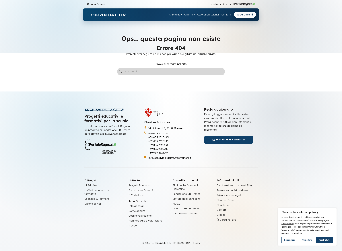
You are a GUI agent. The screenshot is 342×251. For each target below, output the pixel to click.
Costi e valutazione (140, 215)
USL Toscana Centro (185, 213)
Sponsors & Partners (96, 198)
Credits (221, 214)
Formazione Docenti (141, 190)
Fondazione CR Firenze (186, 193)
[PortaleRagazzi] (244, 4)
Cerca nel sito (227, 219)
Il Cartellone (136, 195)
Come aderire (137, 210)
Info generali (136, 206)
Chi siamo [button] (174, 14)
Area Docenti (245, 14)
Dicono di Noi (92, 203)
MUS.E (176, 203)
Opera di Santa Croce (186, 208)
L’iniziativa (90, 185)
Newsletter (223, 205)
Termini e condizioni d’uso (232, 190)
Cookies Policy (287, 223)
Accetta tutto (325, 240)
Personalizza (289, 240)
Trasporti (134, 225)
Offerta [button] (188, 14)
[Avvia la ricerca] (120, 71)
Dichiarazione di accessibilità (234, 185)
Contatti (226, 14)
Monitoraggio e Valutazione (145, 220)
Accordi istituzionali (208, 14)
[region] (307, 227)
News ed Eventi (226, 200)
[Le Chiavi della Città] (106, 15)
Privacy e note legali (229, 195)
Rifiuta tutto (307, 240)
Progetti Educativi (139, 185)
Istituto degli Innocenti (187, 198)
